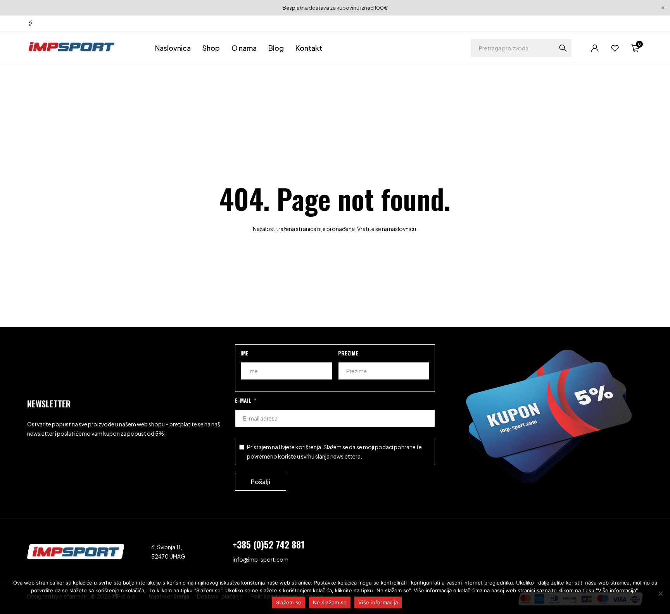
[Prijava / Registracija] (595, 48)
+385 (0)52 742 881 (269, 544)
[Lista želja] (615, 48)
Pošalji (260, 482)
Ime (244, 353)
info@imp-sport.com (260, 559)
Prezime (348, 353)
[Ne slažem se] (660, 593)
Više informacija (378, 602)
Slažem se (288, 602)
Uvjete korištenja (300, 446)
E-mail (243, 400)
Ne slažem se (330, 602)
